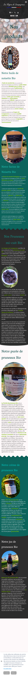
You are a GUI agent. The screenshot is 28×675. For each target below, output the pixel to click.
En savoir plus (7, 668)
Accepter (6, 673)
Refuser (14, 673)
